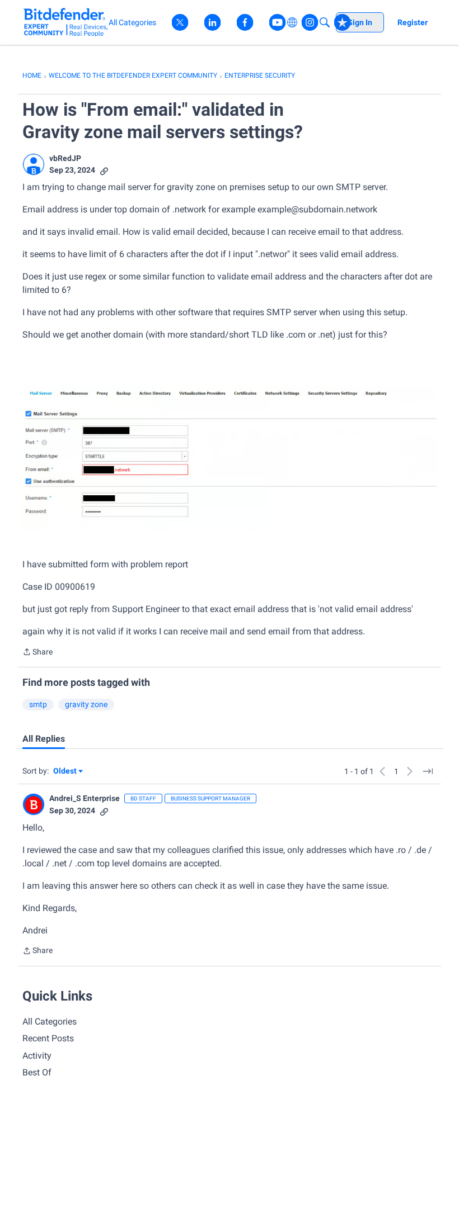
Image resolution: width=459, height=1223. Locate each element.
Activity (36, 1055)
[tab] (44, 738)
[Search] (325, 22)
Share (37, 652)
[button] (33, 164)
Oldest (65, 771)
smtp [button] (38, 704)
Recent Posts (48, 1038)
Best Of (36, 1072)
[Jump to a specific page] (428, 771)
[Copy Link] (104, 170)
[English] (65, 22)
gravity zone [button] (86, 704)
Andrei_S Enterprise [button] (84, 798)
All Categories (49, 1021)
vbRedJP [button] (65, 158)
